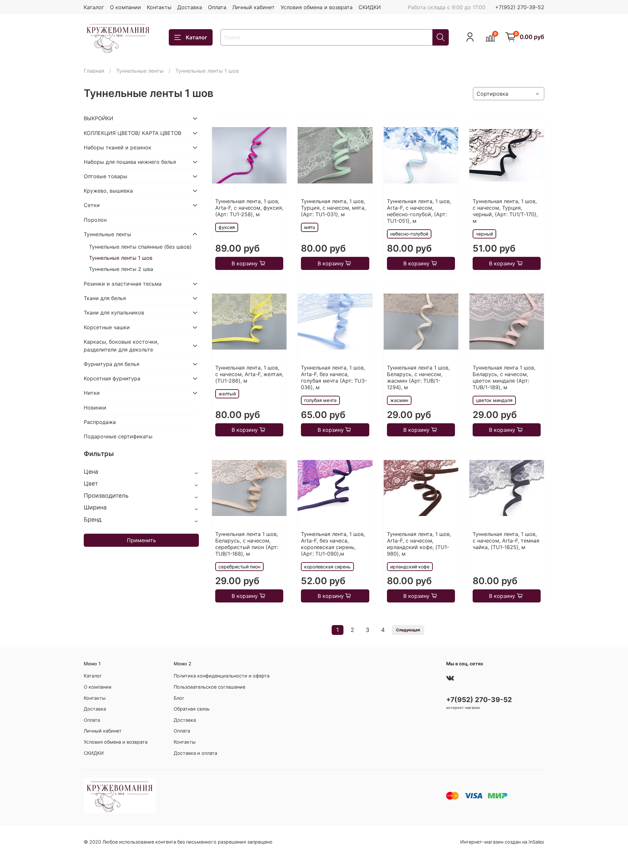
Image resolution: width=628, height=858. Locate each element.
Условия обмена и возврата (317, 7)
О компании (125, 7)
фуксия (226, 227)
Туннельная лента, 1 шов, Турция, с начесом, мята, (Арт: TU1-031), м (333, 208)
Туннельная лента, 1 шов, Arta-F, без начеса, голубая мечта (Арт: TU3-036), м (334, 377)
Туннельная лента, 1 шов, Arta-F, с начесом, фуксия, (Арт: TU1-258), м (249, 208)
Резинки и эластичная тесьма (123, 283)
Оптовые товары (105, 176)
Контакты (159, 7)
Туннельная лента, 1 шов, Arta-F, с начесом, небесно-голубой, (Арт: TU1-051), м (419, 211)
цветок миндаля (494, 400)
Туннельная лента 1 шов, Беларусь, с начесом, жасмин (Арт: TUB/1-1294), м (418, 377)
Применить (141, 540)
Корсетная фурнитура (112, 378)
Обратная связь (192, 709)
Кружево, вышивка (108, 190)
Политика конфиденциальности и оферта (222, 675)
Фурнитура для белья (111, 364)
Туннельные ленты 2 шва (121, 269)
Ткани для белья (105, 298)
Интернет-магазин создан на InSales (502, 842)
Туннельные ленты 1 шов (120, 258)
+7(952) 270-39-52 (519, 7)
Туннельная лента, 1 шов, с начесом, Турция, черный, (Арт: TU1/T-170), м (505, 211)
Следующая (408, 629)
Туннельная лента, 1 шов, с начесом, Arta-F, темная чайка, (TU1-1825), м (506, 540)
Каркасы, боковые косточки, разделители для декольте (121, 345)
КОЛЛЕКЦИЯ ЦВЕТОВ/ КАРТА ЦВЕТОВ (132, 133)
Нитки (92, 393)
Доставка (189, 7)
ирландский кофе (409, 566)
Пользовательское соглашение (209, 687)
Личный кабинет (253, 7)
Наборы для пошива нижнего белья (130, 162)
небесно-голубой (409, 234)
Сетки (92, 205)
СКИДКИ (369, 7)
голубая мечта (320, 400)
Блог (179, 698)
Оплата (217, 7)
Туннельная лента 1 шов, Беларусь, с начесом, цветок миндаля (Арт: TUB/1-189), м (504, 377)
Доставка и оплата (195, 753)
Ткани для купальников (114, 312)
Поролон (95, 220)
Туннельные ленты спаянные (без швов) (140, 246)
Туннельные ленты (140, 70)
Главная (94, 70)
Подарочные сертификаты (118, 436)
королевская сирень (327, 566)
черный (484, 234)
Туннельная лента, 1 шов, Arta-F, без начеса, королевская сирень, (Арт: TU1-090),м (333, 544)
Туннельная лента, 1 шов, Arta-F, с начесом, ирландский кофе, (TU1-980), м (419, 544)
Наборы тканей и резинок (117, 147)
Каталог (94, 7)
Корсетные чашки (107, 327)
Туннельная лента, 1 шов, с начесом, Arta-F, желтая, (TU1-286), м (249, 374)
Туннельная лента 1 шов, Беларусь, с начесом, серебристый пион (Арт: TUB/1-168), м (246, 544)
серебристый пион (239, 566)
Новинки (95, 407)
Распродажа (100, 422)
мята (309, 227)
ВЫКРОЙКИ (98, 118)
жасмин (399, 400)
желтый (227, 393)
